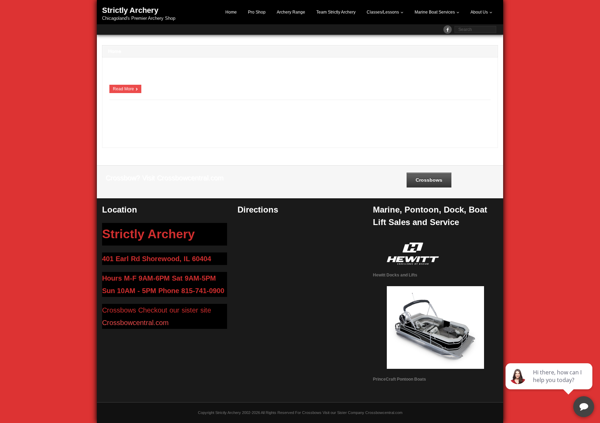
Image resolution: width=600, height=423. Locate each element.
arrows (197, 125)
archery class (204, 118)
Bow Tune (275, 125)
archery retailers (377, 118)
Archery (121, 118)
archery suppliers (124, 125)
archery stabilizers (434, 118)
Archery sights (404, 118)
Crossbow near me (353, 125)
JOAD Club (402, 125)
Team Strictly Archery (336, 12)
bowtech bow (324, 125)
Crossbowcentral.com (135, 322)
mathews (475, 125)
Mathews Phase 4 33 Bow (201, 131)
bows (290, 125)
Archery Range (291, 12)
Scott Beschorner (129, 110)
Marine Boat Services (435, 12)
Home (231, 12)
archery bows (179, 118)
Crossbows (381, 125)
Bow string (256, 125)
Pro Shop (257, 12)
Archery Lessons (232, 118)
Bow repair (236, 125)
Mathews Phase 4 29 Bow (156, 131)
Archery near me (263, 118)
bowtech (304, 125)
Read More (123, 88)
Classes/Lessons (383, 12)
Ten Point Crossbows (430, 131)
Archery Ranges (320, 118)
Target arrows (398, 131)
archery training (175, 125)
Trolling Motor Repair (126, 137)
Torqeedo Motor (463, 131)
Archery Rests (348, 118)
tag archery (374, 131)
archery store (463, 118)
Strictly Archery (350, 131)
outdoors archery (321, 131)
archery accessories (148, 118)
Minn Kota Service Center (246, 131)
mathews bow (120, 131)
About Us (479, 12)
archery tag (150, 125)
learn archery (425, 125)
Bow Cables (215, 125)
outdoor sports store (287, 131)
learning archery (452, 125)
